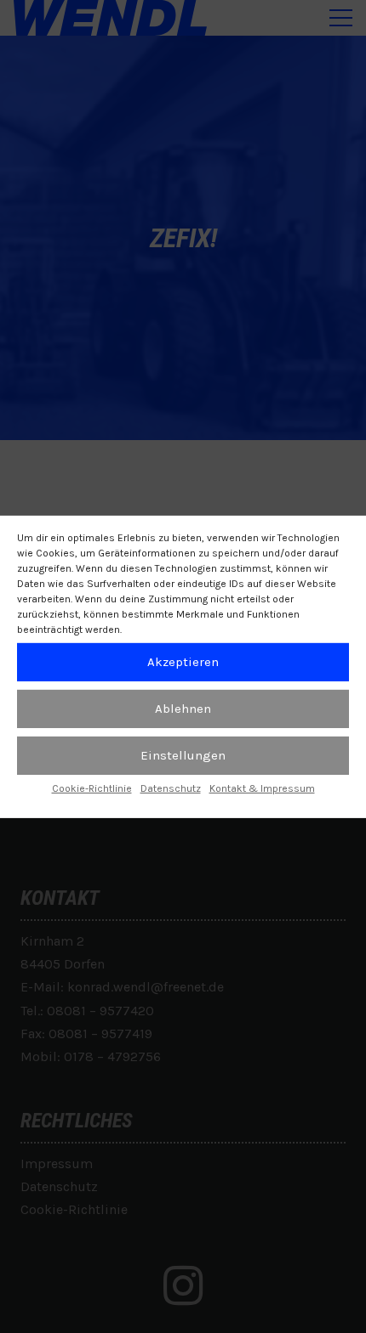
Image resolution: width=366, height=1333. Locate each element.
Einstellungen (183, 755)
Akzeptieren (183, 661)
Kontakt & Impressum (262, 788)
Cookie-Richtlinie (92, 788)
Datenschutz (170, 788)
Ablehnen (183, 708)
